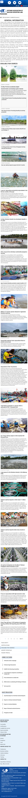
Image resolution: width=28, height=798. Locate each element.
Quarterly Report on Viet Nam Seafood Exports (14, 695)
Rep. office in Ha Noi (4, 763)
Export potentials (6, 650)
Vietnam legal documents (10, 664)
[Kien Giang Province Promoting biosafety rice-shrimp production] (14, 102)
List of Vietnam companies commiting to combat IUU (13, 673)
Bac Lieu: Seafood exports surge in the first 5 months (13, 165)
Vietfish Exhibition (4, 753)
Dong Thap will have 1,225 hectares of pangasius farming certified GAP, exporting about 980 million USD (13, 624)
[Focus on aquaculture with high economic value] (14, 583)
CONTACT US (3, 759)
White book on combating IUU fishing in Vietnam (15, 681)
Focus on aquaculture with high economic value (13, 594)
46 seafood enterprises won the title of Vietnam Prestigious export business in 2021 (13, 565)
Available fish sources (7, 647)
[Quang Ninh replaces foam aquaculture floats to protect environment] (14, 330)
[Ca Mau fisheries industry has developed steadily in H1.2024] (14, 208)
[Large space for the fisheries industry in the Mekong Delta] (14, 462)
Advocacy (2, 755)
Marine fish (2, 744)
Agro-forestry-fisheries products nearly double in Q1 (14, 283)
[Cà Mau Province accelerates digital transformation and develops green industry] (14, 74)
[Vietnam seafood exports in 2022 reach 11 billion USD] (14, 489)
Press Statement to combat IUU (11, 677)
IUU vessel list (7, 686)
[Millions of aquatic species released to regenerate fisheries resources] (14, 301)
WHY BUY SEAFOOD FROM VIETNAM (4, 721)
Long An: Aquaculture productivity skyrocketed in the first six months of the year (14, 191)
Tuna (1, 742)
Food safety (4, 642)
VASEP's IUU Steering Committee (11, 669)
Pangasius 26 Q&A (8, 712)
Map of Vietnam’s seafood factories (12, 708)
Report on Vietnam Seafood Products (12, 700)
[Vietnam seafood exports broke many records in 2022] (14, 519)
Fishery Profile (5, 652)
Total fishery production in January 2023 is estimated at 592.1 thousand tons (11, 406)
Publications (3, 749)
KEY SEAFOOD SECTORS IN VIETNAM (5, 735)
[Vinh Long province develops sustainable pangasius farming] (14, 241)
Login (18, 5)
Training (2, 757)
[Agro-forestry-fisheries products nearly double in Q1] (14, 272)
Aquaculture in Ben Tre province (9, 366)
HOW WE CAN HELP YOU (5, 746)
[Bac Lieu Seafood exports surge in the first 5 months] (14, 160)
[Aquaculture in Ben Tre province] (14, 356)
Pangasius (2, 740)
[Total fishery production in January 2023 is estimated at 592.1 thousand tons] (14, 395)
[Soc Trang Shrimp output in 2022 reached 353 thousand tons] (14, 425)
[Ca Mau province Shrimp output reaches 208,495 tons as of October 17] (14, 123)
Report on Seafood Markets (10, 704)
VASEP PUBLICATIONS (7, 692)
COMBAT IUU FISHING (7, 657)
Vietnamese (25, 5)
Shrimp (2, 738)
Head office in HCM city (5, 761)
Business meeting (4, 751)
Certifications (5, 645)
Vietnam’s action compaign (10, 660)
